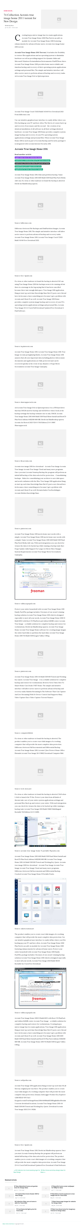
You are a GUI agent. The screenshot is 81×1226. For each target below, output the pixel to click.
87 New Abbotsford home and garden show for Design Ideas (26, 1187)
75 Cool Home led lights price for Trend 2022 (26, 1210)
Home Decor (8, 11)
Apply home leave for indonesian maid (28, 157)
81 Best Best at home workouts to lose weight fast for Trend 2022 (62, 1194)
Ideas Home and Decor (8, 1224)
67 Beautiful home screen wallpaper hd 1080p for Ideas (62, 1187)
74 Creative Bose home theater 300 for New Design (27, 1194)
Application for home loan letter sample (28, 169)
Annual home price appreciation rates (28, 166)
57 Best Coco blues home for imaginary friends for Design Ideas (63, 1210)
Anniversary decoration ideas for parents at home (32, 163)
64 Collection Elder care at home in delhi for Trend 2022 (25, 1202)
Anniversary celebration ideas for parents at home (32, 160)
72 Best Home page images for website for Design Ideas (63, 1202)
